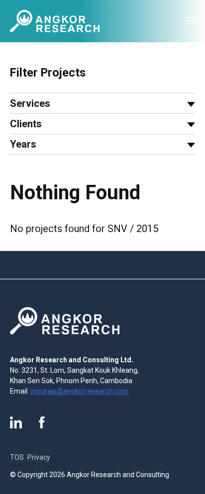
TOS (17, 457)
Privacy (38, 457)
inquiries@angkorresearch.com (79, 391)
